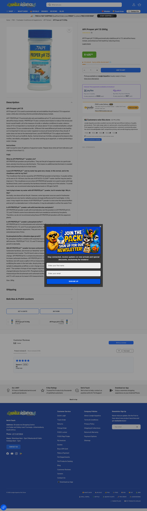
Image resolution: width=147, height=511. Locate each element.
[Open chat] (4, 507)
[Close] (100, 226)
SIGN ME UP (73, 281)
